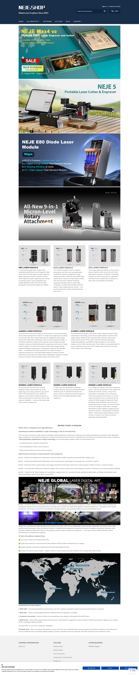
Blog (68, 21)
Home (21, 21)
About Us (22, 646)
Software (47, 21)
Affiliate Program (94, 646)
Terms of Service (59, 654)
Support (77, 21)
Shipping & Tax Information (63, 657)
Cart (116, 11)
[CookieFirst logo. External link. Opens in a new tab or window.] (2, 665)
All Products (32, 21)
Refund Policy (58, 650)
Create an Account (114, 6)
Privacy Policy (58, 646)
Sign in (104, 6)
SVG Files (58, 21)
